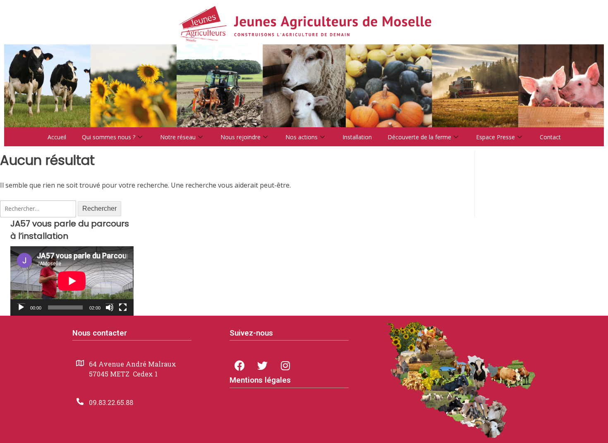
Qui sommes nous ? (108, 137)
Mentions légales (260, 380)
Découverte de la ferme (419, 137)
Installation (357, 137)
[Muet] (109, 307)
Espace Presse (495, 137)
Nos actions (301, 137)
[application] (72, 281)
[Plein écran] (123, 307)
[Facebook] (240, 365)
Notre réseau (178, 137)
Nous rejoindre (240, 137)
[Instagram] (285, 365)
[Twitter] (262, 365)
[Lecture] (21, 307)
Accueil (57, 137)
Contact (550, 137)
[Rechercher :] (39, 208)
